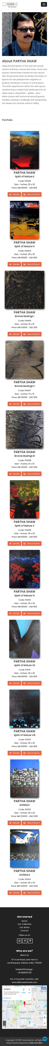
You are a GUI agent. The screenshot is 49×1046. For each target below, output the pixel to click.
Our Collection (24, 924)
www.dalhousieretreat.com (24, 982)
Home (24, 921)
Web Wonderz (36, 1043)
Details (15, 194)
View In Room (32, 194)
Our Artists (25, 927)
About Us (24, 955)
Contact (25, 930)
